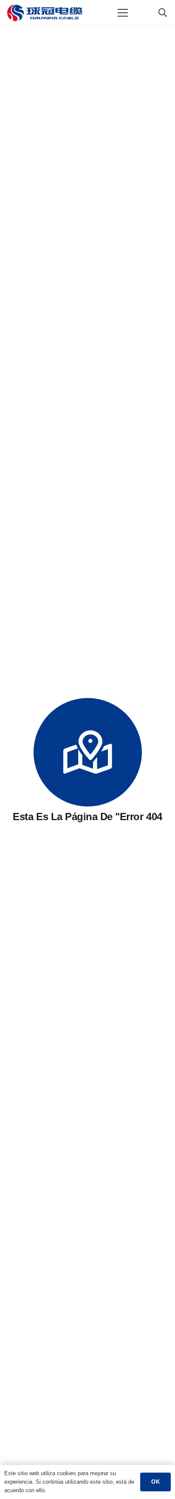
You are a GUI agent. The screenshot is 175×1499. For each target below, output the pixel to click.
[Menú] (123, 12)
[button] (162, 13)
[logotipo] (44, 12)
